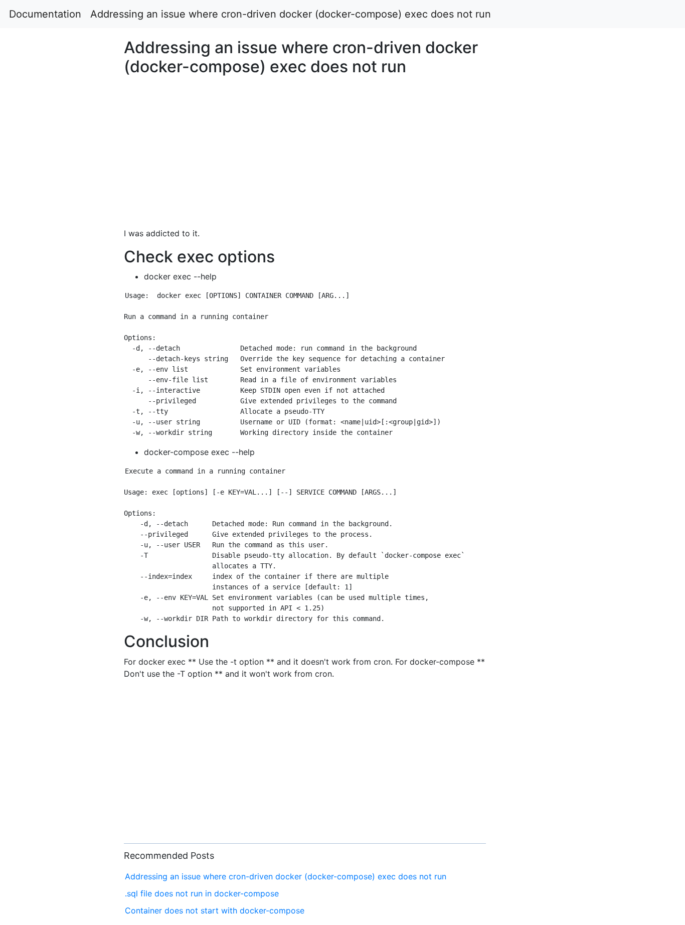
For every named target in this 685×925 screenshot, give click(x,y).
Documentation (45, 14)
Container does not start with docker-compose (214, 910)
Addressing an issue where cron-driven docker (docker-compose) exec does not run (290, 14)
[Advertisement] (555, 335)
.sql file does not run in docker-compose (202, 893)
